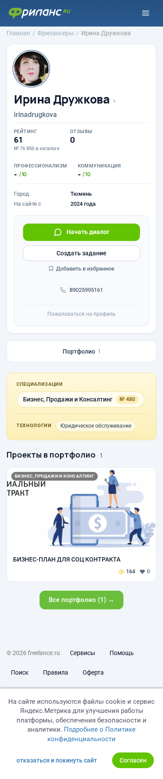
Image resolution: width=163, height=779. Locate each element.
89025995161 (86, 290)
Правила (55, 672)
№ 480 (127, 399)
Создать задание (81, 253)
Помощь (122, 652)
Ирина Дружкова (62, 99)
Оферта (93, 672)
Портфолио (82, 351)
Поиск (20, 672)
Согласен (133, 760)
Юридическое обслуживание (95, 426)
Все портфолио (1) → (81, 600)
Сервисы (82, 652)
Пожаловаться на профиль (81, 314)
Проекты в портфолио (51, 454)
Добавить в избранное (84, 268)
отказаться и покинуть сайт (57, 760)
